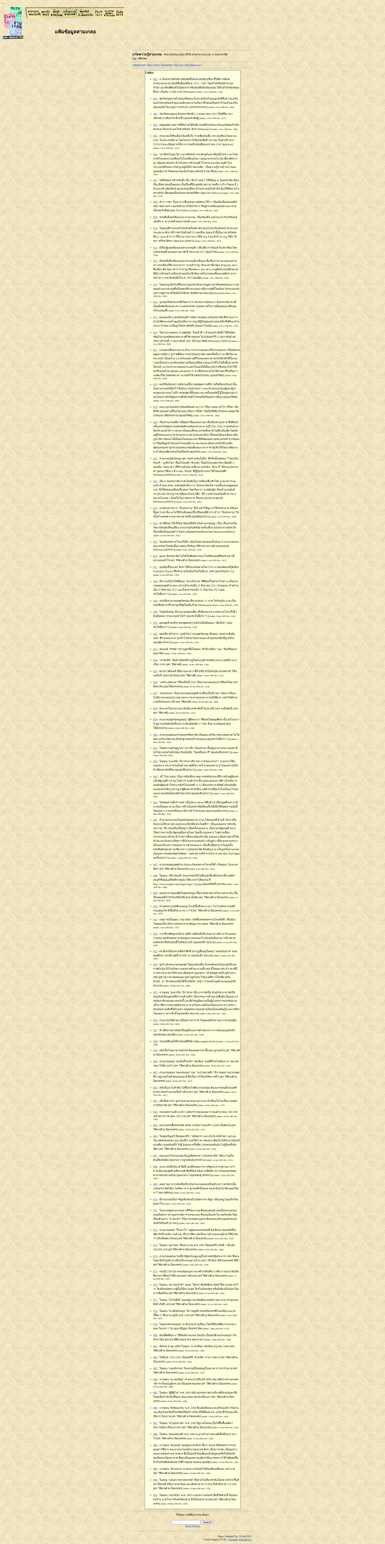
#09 (155, 217)
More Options (192, 1525)
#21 (155, 458)
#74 (155, 1256)
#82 (155, 1357)
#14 (155, 302)
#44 (155, 802)
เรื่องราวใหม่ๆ (153, 65)
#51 (155, 919)
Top (134, 58)
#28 (155, 581)
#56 (155, 1020)
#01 (155, 79)
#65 (155, 1125)
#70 (155, 1199)
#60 (155, 1061)
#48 (155, 875)
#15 (155, 317)
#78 (155, 1310)
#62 (155, 1087)
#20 (155, 422)
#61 (155, 1072)
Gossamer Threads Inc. (240, 1539)
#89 (155, 1445)
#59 (155, 1050)
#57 (155, 1030)
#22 (155, 481)
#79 (155, 1324)
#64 (155, 1111)
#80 (155, 1335)
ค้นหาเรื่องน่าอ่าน (193, 65)
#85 (155, 1392)
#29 (155, 600)
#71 (155, 1210)
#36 (155, 682)
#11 (155, 247)
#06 (155, 154)
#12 (155, 260)
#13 (155, 284)
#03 (155, 113)
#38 (155, 708)
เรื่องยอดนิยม (167, 65)
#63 (155, 1100)
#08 (155, 201)
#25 (155, 541)
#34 (155, 660)
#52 (155, 933)
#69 (155, 1184)
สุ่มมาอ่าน (178, 65)
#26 (155, 556)
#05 (155, 135)
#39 (155, 719)
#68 (155, 1166)
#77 (155, 1299)
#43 (155, 776)
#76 (155, 1284)
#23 (155, 508)
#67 (155, 1155)
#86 (155, 1407)
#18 (155, 384)
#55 (155, 992)
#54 (155, 964)
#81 (155, 1346)
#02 (155, 98)
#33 (155, 649)
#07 (155, 180)
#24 (155, 523)
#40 (155, 734)
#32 (155, 633)
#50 (155, 906)
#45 (155, 819)
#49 (155, 893)
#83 (155, 1368)
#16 (155, 332)
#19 (155, 406)
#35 (155, 671)
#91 (155, 1495)
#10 (155, 228)
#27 (155, 567)
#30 (155, 611)
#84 (155, 1379)
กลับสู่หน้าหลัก (139, 65)
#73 (155, 1245)
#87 (155, 1423)
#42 (155, 761)
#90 (155, 1479)
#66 (155, 1136)
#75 (155, 1271)
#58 (155, 1041)
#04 (155, 124)
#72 (155, 1229)
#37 (155, 693)
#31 (155, 622)
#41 (155, 748)
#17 (155, 349)
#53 (155, 951)
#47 (155, 864)
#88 (155, 1434)
